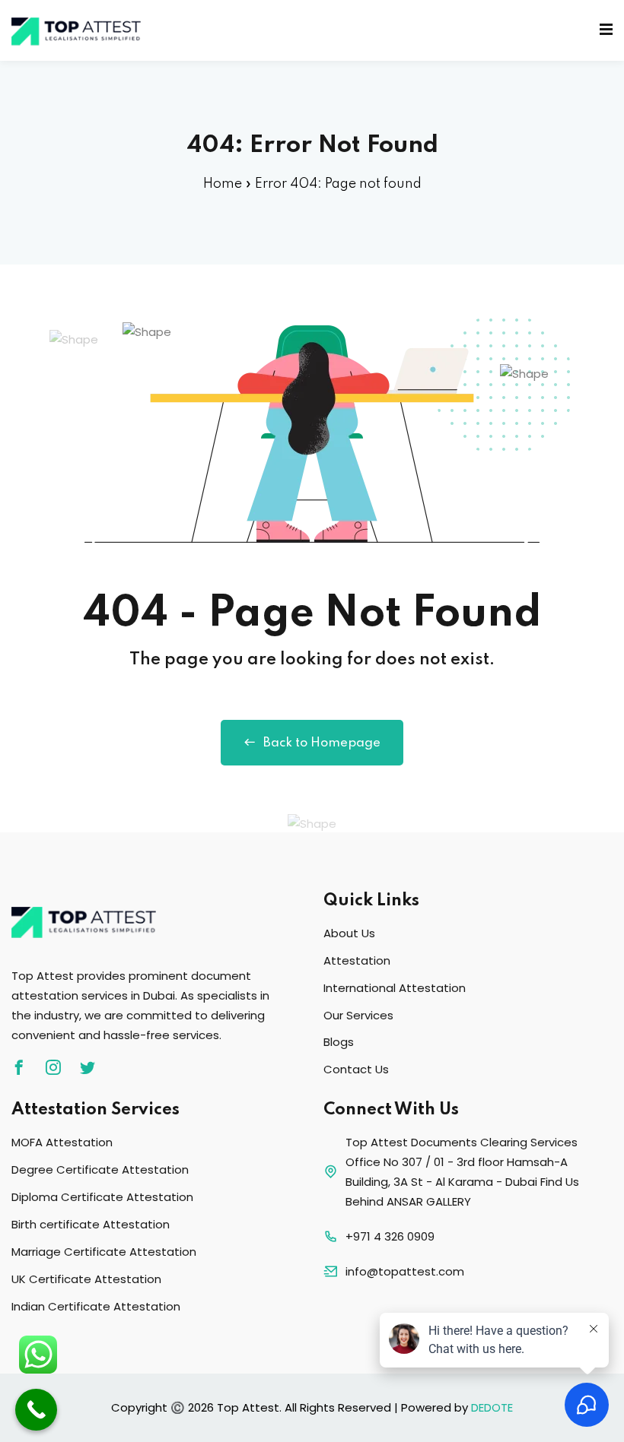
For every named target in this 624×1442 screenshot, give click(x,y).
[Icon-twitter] (87, 1067)
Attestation (356, 960)
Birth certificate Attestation (90, 1224)
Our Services (358, 1015)
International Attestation (394, 988)
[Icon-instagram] (53, 1067)
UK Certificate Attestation (86, 1279)
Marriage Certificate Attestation (103, 1252)
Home (222, 184)
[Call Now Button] (36, 1410)
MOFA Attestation (62, 1142)
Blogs (338, 1042)
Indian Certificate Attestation (95, 1306)
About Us (349, 933)
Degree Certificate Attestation (100, 1169)
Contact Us (356, 1069)
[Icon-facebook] (19, 1067)
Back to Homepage (321, 743)
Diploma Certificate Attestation (102, 1197)
